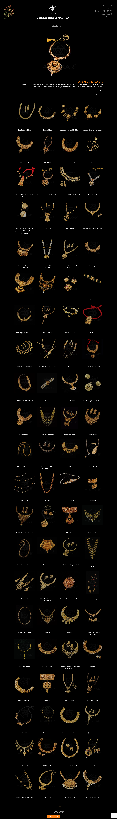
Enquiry (98, 94)
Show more (58, 806)
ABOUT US (106, 5)
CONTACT (106, 16)
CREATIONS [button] (105, 8)
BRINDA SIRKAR (103, 11)
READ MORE (98, 90)
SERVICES (106, 14)
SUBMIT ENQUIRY (53, 817)
